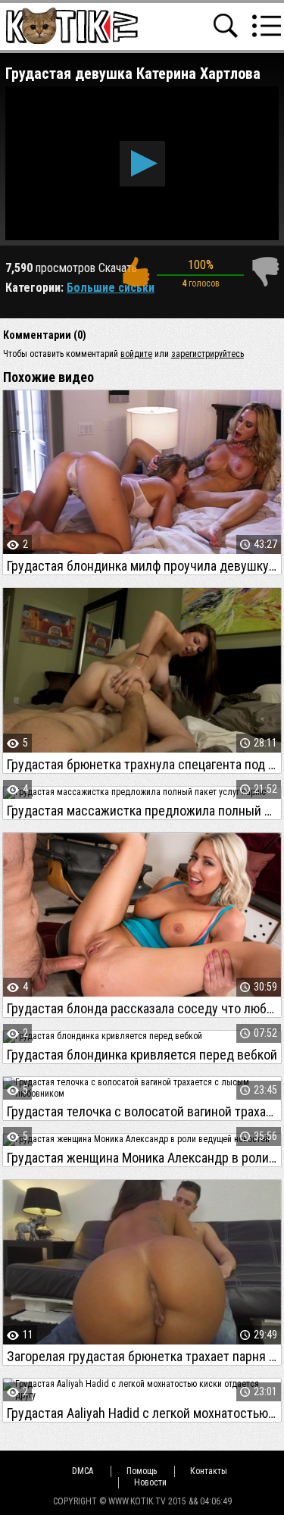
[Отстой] (265, 271)
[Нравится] (135, 271)
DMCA (82, 1471)
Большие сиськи (110, 287)
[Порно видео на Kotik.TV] (71, 25)
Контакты (208, 1471)
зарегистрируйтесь (207, 354)
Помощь (141, 1471)
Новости (150, 1482)
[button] (142, 163)
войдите (136, 354)
